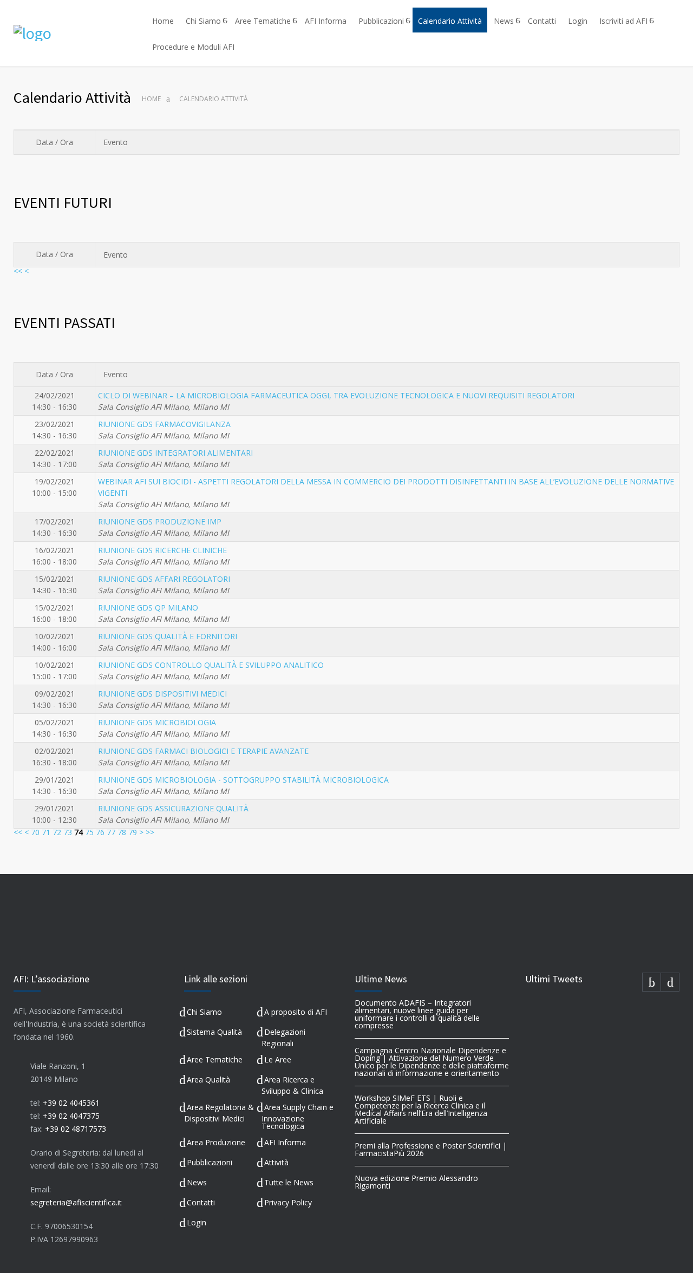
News (504, 21)
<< (18, 271)
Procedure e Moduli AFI (193, 47)
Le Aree (277, 1059)
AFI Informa (325, 21)
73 (67, 832)
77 (111, 832)
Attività (276, 1162)
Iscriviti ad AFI (623, 21)
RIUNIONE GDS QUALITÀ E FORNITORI (167, 636)
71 (46, 832)
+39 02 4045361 (71, 1103)
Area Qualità (208, 1079)
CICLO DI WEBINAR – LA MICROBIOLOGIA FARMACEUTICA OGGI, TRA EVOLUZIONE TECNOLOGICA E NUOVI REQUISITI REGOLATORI (336, 395)
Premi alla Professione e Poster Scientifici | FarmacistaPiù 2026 (431, 1149)
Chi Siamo (203, 21)
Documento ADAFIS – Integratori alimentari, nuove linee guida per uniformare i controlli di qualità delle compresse (417, 1014)
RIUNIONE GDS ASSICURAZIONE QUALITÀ (173, 808)
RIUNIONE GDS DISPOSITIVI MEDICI (162, 693)
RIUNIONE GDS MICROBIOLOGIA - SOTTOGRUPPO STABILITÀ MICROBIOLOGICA (243, 780)
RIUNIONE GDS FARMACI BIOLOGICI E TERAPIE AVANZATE (203, 751)
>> (150, 832)
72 (57, 832)
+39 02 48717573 (75, 1129)
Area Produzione (216, 1142)
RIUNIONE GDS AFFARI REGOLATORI (164, 579)
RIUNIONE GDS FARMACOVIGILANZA (164, 424)
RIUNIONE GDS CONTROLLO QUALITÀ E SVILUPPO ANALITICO (211, 665)
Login (577, 21)
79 (132, 832)
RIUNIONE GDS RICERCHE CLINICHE (162, 550)
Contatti (542, 21)
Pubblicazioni (381, 21)
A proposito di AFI (295, 1012)
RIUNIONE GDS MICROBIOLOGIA (157, 722)
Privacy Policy (288, 1202)
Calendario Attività (450, 21)
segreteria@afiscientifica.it (76, 1202)
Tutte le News (288, 1182)
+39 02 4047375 (71, 1116)
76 (100, 832)
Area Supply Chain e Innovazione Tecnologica (297, 1117)
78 (121, 832)
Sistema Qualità (214, 1032)
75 (89, 832)
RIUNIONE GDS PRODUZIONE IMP (159, 521)
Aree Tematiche (263, 21)
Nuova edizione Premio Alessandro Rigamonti (416, 1182)
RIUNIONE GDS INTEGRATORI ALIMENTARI (175, 453)
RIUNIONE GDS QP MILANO (148, 607)
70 (35, 832)
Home (163, 21)
